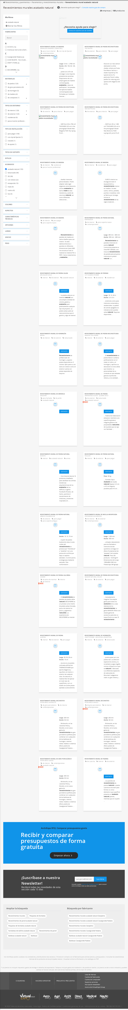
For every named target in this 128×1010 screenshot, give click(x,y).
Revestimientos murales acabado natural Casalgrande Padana (90, 921)
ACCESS (11, 47)
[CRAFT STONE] (112, 646)
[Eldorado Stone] (112, 284)
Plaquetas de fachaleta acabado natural (22, 926)
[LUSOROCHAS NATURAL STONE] (112, 229)
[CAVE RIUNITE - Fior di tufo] (67, 465)
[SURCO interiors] (67, 173)
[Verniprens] (67, 344)
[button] (16, 32)
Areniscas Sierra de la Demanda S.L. (17, 50)
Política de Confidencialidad (90, 884)
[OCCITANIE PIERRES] (67, 525)
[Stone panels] (67, 284)
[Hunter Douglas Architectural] (67, 57)
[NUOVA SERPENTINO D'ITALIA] (112, 405)
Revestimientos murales (16, 916)
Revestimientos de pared (47, 931)
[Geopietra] (112, 57)
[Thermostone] (67, 646)
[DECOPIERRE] (67, 586)
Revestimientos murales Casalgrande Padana (85, 931)
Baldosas (34, 936)
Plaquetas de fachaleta (37, 916)
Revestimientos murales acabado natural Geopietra (87, 916)
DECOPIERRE (13, 70)
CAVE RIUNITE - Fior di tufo (17, 60)
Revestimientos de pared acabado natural (22, 921)
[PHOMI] (112, 525)
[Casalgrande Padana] (67, 711)
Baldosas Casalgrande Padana (79, 941)
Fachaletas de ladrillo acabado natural (21, 931)
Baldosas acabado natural (17, 936)
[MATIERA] (112, 586)
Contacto (64, 291)
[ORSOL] (112, 344)
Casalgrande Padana (15, 57)
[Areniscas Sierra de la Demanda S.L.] (67, 405)
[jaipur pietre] (112, 770)
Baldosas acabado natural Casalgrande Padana (85, 936)
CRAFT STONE (13, 63)
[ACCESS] (112, 465)
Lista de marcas (90, 975)
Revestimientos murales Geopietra (81, 926)
